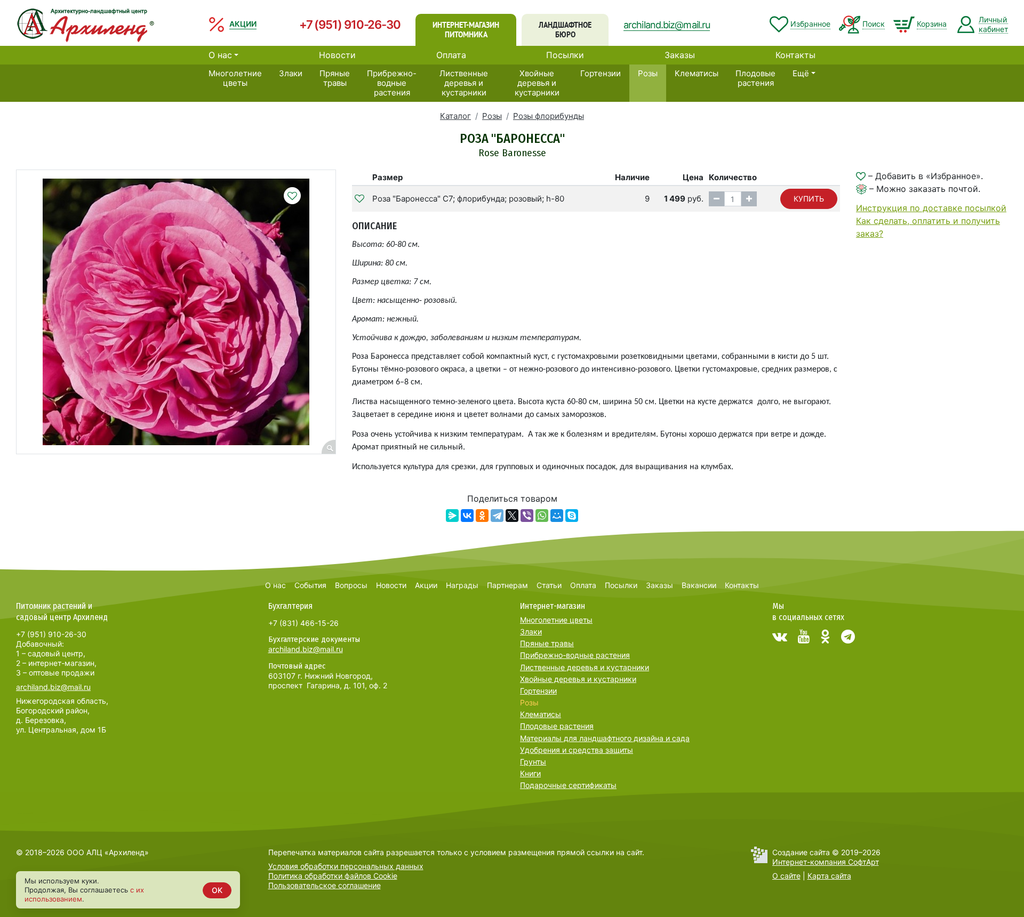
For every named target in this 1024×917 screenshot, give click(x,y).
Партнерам (507, 585)
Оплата (451, 55)
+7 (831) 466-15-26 (303, 623)
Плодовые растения (755, 78)
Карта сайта (829, 875)
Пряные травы (334, 78)
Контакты (795, 55)
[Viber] (527, 515)
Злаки (290, 73)
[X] (512, 515)
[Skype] (571, 515)
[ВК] (779, 636)
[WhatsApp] (541, 515)
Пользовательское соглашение (324, 885)
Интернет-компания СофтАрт (825, 861)
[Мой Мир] (556, 515)
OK (217, 890)
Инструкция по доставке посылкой (931, 208)
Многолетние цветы (235, 78)
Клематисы (696, 73)
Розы (648, 73)
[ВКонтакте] (467, 515)
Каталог (455, 116)
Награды (462, 585)
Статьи (549, 585)
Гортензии (600, 73)
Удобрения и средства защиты (576, 749)
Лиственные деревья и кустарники (463, 83)
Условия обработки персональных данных (345, 866)
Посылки (565, 55)
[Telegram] (497, 515)
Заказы (680, 55)
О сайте (786, 875)
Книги (530, 773)
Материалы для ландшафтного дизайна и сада (605, 738)
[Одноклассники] (482, 515)
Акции (426, 585)
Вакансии (699, 585)
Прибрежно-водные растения (392, 83)
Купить (809, 198)
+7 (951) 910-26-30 (350, 24)
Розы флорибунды (548, 116)
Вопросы (351, 585)
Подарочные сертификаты (568, 785)
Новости (337, 55)
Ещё (801, 73)
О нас (220, 55)
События (310, 585)
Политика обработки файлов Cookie (332, 875)
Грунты (533, 761)
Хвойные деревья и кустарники (537, 83)
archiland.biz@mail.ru (666, 24)
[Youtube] (804, 636)
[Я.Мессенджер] (452, 515)
